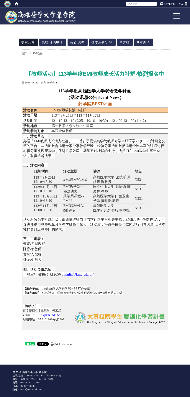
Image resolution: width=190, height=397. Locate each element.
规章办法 (143, 42)
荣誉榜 (124, 42)
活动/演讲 (77, 42)
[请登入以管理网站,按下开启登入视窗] (7, 3)
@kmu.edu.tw (51, 315)
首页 (24, 53)
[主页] (41, 12)
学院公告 (28, 42)
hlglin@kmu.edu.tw (78, 274)
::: (18, 4)
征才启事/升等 (102, 42)
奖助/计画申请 (52, 42)
